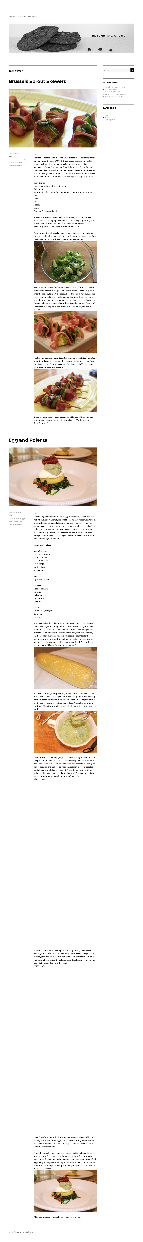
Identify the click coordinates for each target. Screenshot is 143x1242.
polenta (15, 521)
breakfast (17, 519)
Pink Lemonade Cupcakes (114, 97)
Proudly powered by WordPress (22, 1232)
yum (20, 521)
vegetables (23, 162)
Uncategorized (110, 120)
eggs (23, 519)
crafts (107, 113)
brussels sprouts (19, 160)
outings (107, 117)
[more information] (35, 154)
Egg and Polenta (28, 440)
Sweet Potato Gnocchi (112, 92)
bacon (11, 160)
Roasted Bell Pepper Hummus (115, 94)
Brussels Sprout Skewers (37, 81)
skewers (15, 162)
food (10, 157)
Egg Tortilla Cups (111, 89)
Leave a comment (15, 165)
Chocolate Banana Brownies (115, 87)
